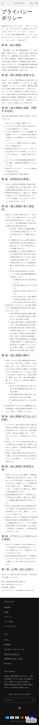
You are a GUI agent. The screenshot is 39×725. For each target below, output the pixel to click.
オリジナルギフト (10, 626)
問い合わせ (8, 663)
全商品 (6, 612)
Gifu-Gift (17, 721)
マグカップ (8, 617)
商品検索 (7, 607)
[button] (2, 3)
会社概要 (7, 645)
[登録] (32, 700)
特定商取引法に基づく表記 (13, 659)
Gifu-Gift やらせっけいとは (14, 649)
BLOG (6, 640)
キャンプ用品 (8, 622)
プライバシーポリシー (11, 654)
